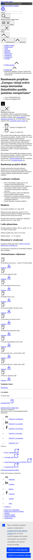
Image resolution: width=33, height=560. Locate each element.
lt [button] (5, 10)
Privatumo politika (9, 515)
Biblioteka (7, 52)
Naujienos (7, 50)
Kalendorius (7, 55)
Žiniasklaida (4, 387)
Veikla (6, 48)
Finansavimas (8, 53)
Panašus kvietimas (15, 158)
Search (3, 12)
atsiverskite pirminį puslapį (17, 121)
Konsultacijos (8, 57)
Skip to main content (7, 1)
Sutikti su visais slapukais (18, 550)
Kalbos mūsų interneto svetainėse (14, 511)
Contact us (7, 506)
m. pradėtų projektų (17, 160)
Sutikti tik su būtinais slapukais (19, 555)
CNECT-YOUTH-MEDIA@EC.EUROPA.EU (15, 244)
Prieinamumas (8, 518)
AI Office (7, 58)
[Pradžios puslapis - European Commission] (10, 6)
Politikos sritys (8, 47)
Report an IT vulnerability (11, 510)
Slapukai (6, 513)
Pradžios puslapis (9, 45)
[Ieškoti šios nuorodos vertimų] (14, 119)
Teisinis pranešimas (10, 516)
